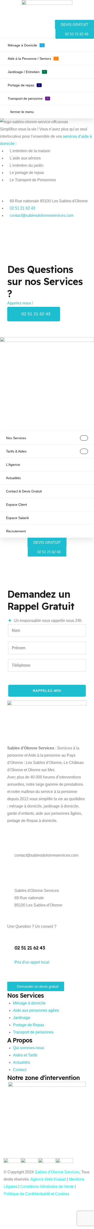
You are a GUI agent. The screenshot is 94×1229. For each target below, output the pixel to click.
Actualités (13, 478)
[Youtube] (19, 239)
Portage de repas (24, 85)
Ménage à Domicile (25, 45)
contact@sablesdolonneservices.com (46, 855)
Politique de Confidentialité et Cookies (36, 1194)
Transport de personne (28, 98)
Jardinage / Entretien (26, 72)
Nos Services (16, 438)
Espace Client (16, 504)
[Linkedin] (32, 239)
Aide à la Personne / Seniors (32, 58)
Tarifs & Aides (16, 451)
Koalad (60, 1179)
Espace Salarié (17, 518)
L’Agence (13, 465)
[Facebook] (6, 239)
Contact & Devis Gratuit (24, 491)
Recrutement (16, 531)
